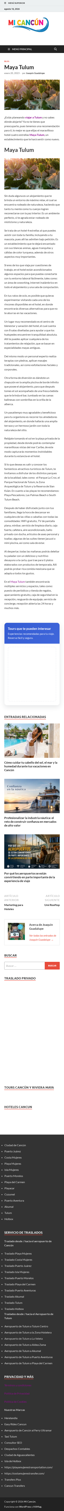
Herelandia (10, 1418)
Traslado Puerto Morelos (19, 1278)
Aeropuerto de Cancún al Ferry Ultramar (28, 1430)
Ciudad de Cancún (15, 1145)
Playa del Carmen (14, 1182)
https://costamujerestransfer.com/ (24, 1473)
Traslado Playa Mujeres (18, 1253)
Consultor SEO (13, 1442)
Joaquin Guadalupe (35, 73)
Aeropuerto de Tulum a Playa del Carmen (28, 1363)
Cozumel (9, 1194)
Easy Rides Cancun (15, 1424)
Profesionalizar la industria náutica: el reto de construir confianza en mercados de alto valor (30, 821)
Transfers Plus (12, 1479)
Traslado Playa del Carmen (19, 1284)
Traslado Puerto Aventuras (20, 1290)
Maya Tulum (17, 581)
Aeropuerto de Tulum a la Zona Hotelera (28, 1332)
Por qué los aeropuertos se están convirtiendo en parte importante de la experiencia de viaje (29, 877)
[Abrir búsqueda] (55, 49)
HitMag (37, 1506)
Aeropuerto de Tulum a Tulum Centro (26, 1326)
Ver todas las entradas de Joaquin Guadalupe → (42, 937)
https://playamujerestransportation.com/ (28, 1467)
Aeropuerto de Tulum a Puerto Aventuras (28, 1357)
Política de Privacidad (17, 1393)
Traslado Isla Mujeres (16, 1271)
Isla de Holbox (12, 1461)
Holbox (8, 1219)
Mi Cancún (29, 1501)
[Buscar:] (32, 966)
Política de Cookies (15, 1401)
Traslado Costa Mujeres (18, 1259)
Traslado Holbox (14, 1308)
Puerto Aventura (14, 1200)
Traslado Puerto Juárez (17, 1265)
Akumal (8, 1206)
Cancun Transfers (14, 1485)
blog (6, 61)
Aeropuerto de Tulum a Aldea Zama (25, 1344)
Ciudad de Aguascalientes (19, 1454)
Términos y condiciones (17, 1385)
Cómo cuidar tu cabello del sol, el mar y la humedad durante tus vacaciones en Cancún (30, 766)
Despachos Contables (17, 1448)
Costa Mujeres (13, 1157)
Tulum (8, 1212)
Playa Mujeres (12, 1163)
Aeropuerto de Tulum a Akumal (22, 1350)
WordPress (25, 1506)
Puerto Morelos (13, 1175)
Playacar (9, 1188)
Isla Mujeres (11, 1169)
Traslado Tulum (13, 1302)
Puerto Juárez (12, 1151)
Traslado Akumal (14, 1296)
